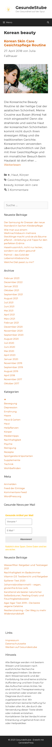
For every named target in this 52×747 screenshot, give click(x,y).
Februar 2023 (11, 278)
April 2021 (9, 314)
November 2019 (13, 363)
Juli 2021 (8, 302)
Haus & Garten (12, 419)
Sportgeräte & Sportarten (18, 456)
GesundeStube (31, 7)
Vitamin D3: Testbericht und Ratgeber (26, 576)
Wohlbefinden (12, 468)
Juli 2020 (9, 343)
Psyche (8, 444)
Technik (8, 464)
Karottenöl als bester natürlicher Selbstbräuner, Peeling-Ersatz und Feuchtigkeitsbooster (24, 595)
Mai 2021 (8, 310)
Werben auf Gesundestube (21, 647)
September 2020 (13, 335)
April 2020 (9, 355)
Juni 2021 (9, 306)
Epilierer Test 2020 (14, 580)
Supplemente (12, 460)
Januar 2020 (11, 359)
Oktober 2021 (11, 290)
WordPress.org (12, 496)
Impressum (12, 640)
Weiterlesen (12, 164)
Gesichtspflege (17, 180)
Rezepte (9, 452)
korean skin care (26, 185)
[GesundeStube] (8, 9)
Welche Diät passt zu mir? (19, 262)
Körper (24, 174)
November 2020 (13, 330)
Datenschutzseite (15, 643)
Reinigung (10, 448)
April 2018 (9, 375)
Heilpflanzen (11, 427)
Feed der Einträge (14, 488)
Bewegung (10, 403)
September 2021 (13, 294)
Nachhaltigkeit (12, 440)
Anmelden (10, 484)
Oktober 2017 (11, 383)
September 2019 (13, 367)
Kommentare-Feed (15, 492)
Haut (14, 174)
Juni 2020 (9, 347)
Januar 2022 (11, 286)
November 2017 (13, 379)
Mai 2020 (9, 351)
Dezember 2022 (13, 282)
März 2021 (9, 318)
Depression (10, 407)
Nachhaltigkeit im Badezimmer (22, 572)
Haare (7, 415)
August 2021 (11, 298)
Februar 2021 (11, 322)
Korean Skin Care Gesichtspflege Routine (25, 43)
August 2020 (11, 339)
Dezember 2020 (13, 326)
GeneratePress (26, 742)
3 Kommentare (17, 189)
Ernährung (10, 411)
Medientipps (11, 436)
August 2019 (11, 371)
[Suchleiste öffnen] (48, 22)
